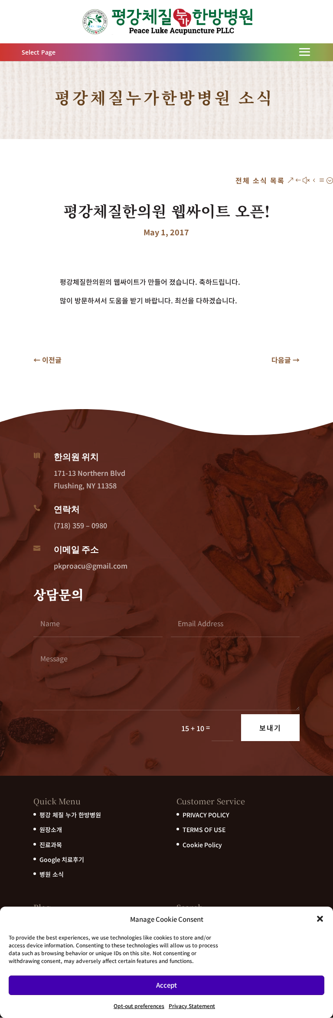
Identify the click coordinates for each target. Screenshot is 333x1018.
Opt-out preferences (139, 1005)
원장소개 (50, 829)
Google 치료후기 (61, 859)
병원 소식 (51, 874)
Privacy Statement (192, 1005)
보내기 (270, 727)
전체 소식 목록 (260, 180)
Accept (166, 984)
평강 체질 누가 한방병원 (70, 814)
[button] (320, 918)
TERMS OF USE (204, 829)
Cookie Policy (202, 844)
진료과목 (50, 844)
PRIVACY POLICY (206, 814)
